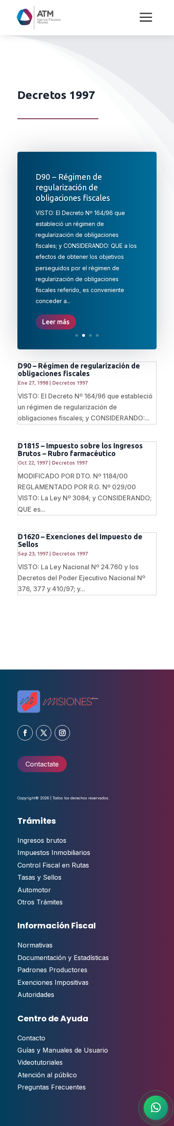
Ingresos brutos (41, 840)
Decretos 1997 (70, 382)
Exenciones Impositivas (53, 982)
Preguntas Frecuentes (51, 1087)
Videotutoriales (40, 1062)
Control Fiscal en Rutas (53, 865)
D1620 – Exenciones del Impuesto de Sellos (80, 540)
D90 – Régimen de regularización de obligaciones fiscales (73, 187)
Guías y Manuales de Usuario (62, 1050)
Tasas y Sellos (39, 877)
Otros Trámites (40, 902)
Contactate (42, 764)
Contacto (31, 1038)
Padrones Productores (52, 970)
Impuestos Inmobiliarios (53, 852)
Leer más (56, 321)
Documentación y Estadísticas (63, 958)
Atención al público (47, 1075)
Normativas (35, 945)
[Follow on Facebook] (25, 733)
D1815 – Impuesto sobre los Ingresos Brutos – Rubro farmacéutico (80, 449)
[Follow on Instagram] (62, 733)
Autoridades (35, 994)
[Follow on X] (43, 733)
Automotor (34, 890)
